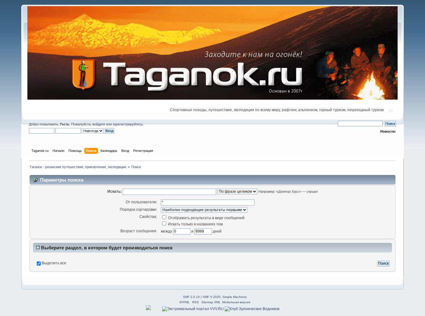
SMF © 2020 (212, 297)
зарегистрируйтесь (128, 124)
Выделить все (54, 263)
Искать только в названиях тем (195, 224)
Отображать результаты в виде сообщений (206, 218)
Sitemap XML (211, 302)
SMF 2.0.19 (191, 297)
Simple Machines (234, 297)
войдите (98, 124)
